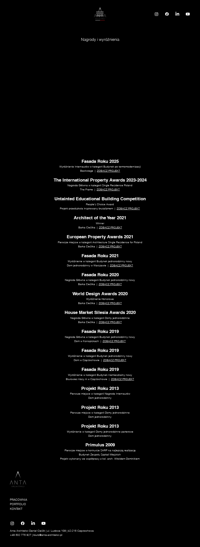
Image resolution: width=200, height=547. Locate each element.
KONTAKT (16, 509)
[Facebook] (167, 14)
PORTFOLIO (18, 504)
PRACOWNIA (18, 499)
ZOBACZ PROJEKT (108, 170)
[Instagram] (156, 14)
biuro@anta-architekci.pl (47, 535)
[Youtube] (187, 14)
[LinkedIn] (177, 14)
